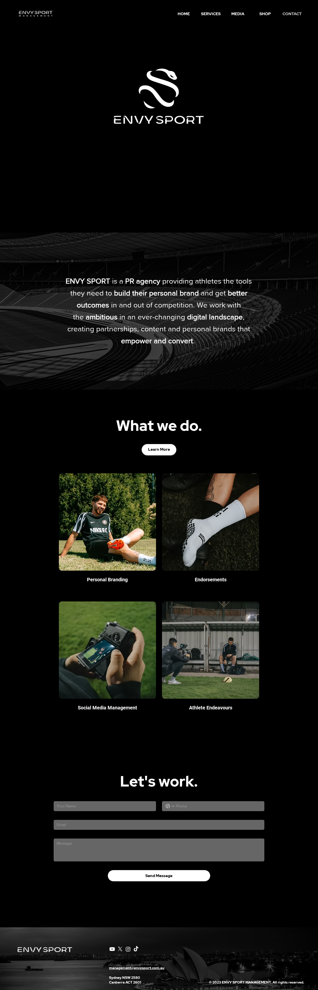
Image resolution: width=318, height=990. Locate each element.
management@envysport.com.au (136, 968)
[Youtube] (112, 949)
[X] (120, 949)
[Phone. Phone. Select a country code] (170, 806)
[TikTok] (136, 949)
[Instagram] (128, 949)
